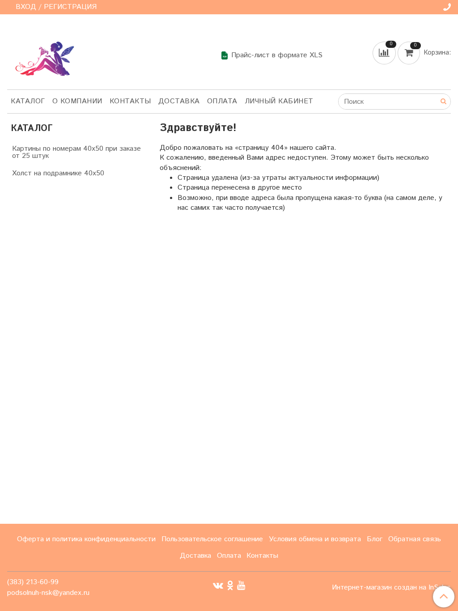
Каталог (28, 101)
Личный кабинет (279, 101)
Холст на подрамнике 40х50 (58, 173)
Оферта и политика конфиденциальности (86, 539)
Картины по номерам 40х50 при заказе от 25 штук (76, 152)
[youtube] (241, 585)
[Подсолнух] (42, 53)
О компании (77, 101)
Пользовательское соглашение (212, 539)
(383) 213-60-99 (33, 582)
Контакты (130, 101)
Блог (374, 539)
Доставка (179, 101)
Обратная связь (414, 539)
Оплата (222, 101)
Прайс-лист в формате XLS (276, 55)
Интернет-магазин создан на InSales (391, 587)
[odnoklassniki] (230, 585)
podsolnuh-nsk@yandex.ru (48, 593)
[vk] (218, 585)
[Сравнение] (385, 52)
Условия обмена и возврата (315, 539)
